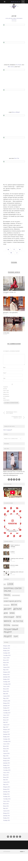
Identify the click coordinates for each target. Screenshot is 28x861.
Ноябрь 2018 (6, 679)
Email (4, 372)
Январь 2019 (6, 674)
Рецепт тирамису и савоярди (15, 545)
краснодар (19, 18)
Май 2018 (5, 693)
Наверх (22, 851)
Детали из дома (14, 565)
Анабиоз (12, 551)
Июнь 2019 (6, 662)
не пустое (18, 621)
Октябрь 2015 (6, 767)
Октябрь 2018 (6, 681)
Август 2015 (6, 772)
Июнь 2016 (6, 748)
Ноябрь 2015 (6, 765)
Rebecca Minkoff (15, 112)
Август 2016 (6, 743)
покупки (14, 19)
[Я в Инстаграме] (12, 537)
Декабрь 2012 (6, 815)
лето (18, 617)
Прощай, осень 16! (9, 292)
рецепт (8, 636)
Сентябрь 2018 (6, 684)
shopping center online (13, 589)
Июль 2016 (6, 746)
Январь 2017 (6, 732)
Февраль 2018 (6, 700)
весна (14, 605)
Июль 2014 (6, 803)
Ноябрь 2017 (6, 708)
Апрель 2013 (6, 810)
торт (16, 636)
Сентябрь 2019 (6, 655)
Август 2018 (6, 686)
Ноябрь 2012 (6, 818)
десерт (7, 608)
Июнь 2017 (6, 720)
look (6, 18)
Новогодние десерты (12, 601)
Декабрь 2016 (6, 734)
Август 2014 (6, 801)
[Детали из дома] (6, 568)
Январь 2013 (6, 813)
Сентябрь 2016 (6, 741)
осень (7, 625)
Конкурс (6, 598)
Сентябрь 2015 (6, 770)
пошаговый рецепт (11, 630)
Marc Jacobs (11, 66)
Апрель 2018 (6, 696)
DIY (5, 584)
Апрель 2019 (6, 667)
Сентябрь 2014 (6, 798)
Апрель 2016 (6, 753)
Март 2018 (5, 698)
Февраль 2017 (6, 729)
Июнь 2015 (6, 777)
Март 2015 (5, 784)
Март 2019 (5, 669)
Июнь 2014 (6, 806)
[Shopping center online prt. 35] (6, 561)
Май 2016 (5, 751)
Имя (4, 367)
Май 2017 (5, 722)
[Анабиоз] (6, 554)
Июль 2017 (6, 717)
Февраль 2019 (6, 672)
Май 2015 (5, 779)
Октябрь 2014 (6, 796)
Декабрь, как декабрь (10, 312)
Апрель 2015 (6, 782)
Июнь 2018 (6, 691)
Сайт (4, 378)
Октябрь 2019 (6, 653)
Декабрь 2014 (6, 791)
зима (14, 18)
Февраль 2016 (6, 758)
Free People (18, 64)
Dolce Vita (16, 158)
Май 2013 (5, 808)
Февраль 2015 (6, 787)
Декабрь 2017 (6, 705)
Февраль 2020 (6, 645)
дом (6, 613)
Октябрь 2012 (6, 820)
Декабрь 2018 (6, 676)
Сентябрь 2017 (6, 712)
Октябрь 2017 (6, 710)
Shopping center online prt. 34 (17, 572)
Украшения (6, 605)
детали (11, 18)
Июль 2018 (6, 688)
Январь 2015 (6, 789)
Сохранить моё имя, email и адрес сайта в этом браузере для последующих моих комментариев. (6, 393)
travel (7, 595)
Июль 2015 (6, 775)
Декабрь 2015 (6, 763)
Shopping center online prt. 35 (17, 559)
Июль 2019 (6, 660)
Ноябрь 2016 (6, 736)
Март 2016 (5, 755)
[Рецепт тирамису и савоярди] (6, 548)
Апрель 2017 (6, 724)
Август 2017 (6, 715)
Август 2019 (6, 657)
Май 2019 (5, 665)
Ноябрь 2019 (6, 650)
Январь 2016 (6, 760)
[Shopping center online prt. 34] (6, 575)
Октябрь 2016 (6, 739)
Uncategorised (16, 595)
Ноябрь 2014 (6, 794)
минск (7, 621)
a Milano (6, 333)
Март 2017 (5, 727)
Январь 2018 (6, 703)
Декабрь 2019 (6, 648)
